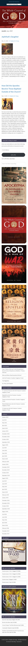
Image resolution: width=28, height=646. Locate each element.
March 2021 (5, 428)
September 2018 (6, 508)
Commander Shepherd (7, 628)
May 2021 (4, 422)
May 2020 (4, 453)
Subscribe (13, 155)
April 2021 (4, 425)
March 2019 (5, 492)
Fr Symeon (4, 408)
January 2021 (5, 431)
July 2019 (4, 481)
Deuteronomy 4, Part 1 (7, 576)
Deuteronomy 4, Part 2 (7, 574)
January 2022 (5, 417)
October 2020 (5, 439)
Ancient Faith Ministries (14, 1)
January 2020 (5, 464)
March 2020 (5, 458)
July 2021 (4, 420)
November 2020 (6, 436)
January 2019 (5, 497)
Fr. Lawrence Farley (6, 390)
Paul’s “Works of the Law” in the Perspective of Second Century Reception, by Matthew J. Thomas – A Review (13, 371)
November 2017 (6, 533)
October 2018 (5, 506)
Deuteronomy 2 (5, 582)
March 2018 (5, 525)
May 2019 (4, 486)
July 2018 (4, 514)
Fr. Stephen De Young (14, 41)
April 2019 (4, 489)
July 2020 (4, 447)
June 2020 (4, 450)
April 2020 (4, 456)
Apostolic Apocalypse (7, 619)
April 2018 (4, 522)
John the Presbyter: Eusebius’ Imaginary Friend (12, 378)
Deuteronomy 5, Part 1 (7, 571)
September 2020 (6, 442)
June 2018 (4, 517)
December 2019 (5, 467)
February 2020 (5, 461)
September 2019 (6, 475)
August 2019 (5, 478)
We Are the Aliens (6, 622)
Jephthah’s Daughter (10, 37)
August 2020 (5, 445)
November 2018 (6, 503)
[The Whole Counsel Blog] (14, 23)
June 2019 (4, 483)
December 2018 (5, 500)
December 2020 (5, 433)
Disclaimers (19, 641)
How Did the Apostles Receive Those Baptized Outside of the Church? (11, 89)
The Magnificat (5, 380)
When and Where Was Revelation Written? (12, 375)
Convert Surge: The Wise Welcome (10, 625)
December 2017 (5, 531)
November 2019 (6, 470)
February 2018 (5, 528)
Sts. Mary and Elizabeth (7, 383)
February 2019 (5, 494)
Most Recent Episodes (9, 568)
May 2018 (4, 519)
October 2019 (5, 472)
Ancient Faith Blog (12, 641)
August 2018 (5, 511)
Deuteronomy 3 (5, 579)
